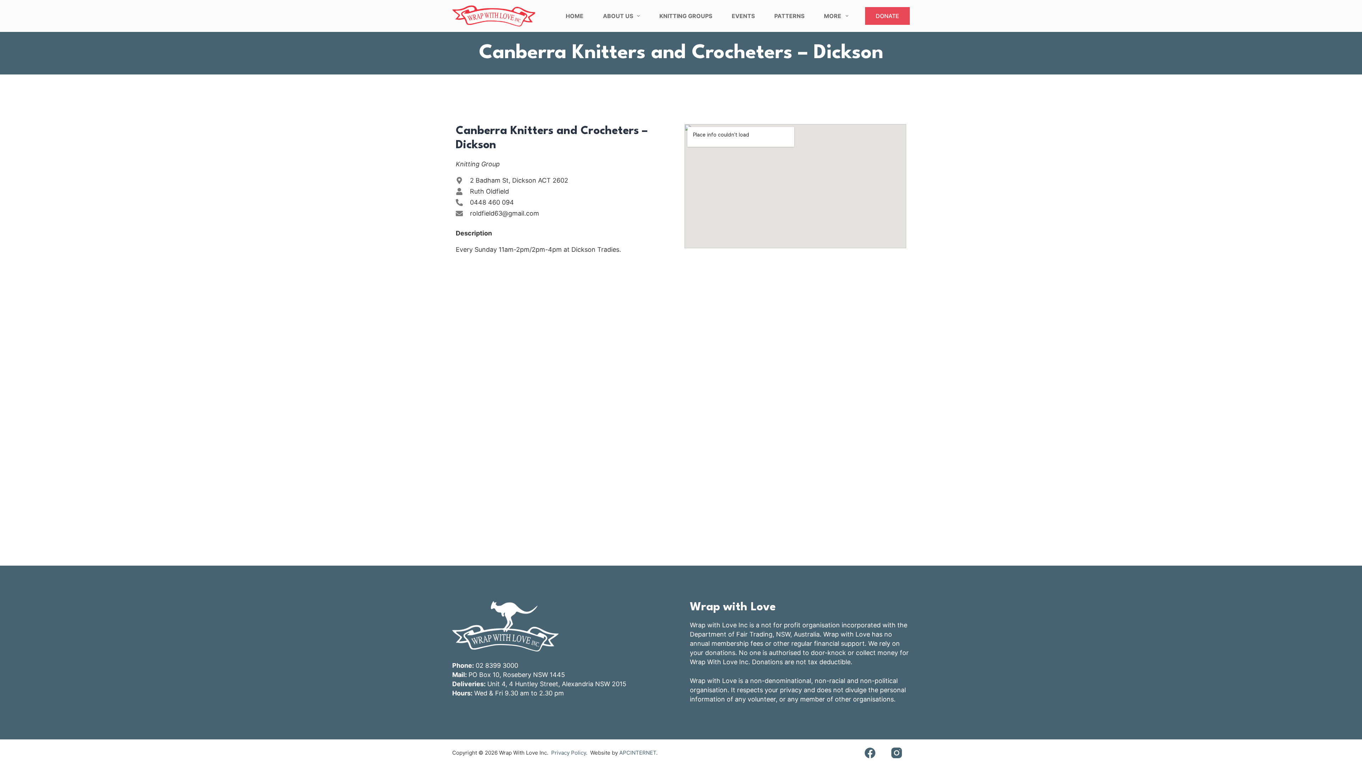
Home (574, 16)
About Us (618, 16)
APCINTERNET (637, 752)
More (832, 16)
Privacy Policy (568, 752)
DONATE (887, 16)
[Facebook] (870, 752)
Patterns (789, 16)
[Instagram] (896, 752)
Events (743, 16)
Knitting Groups (685, 16)
